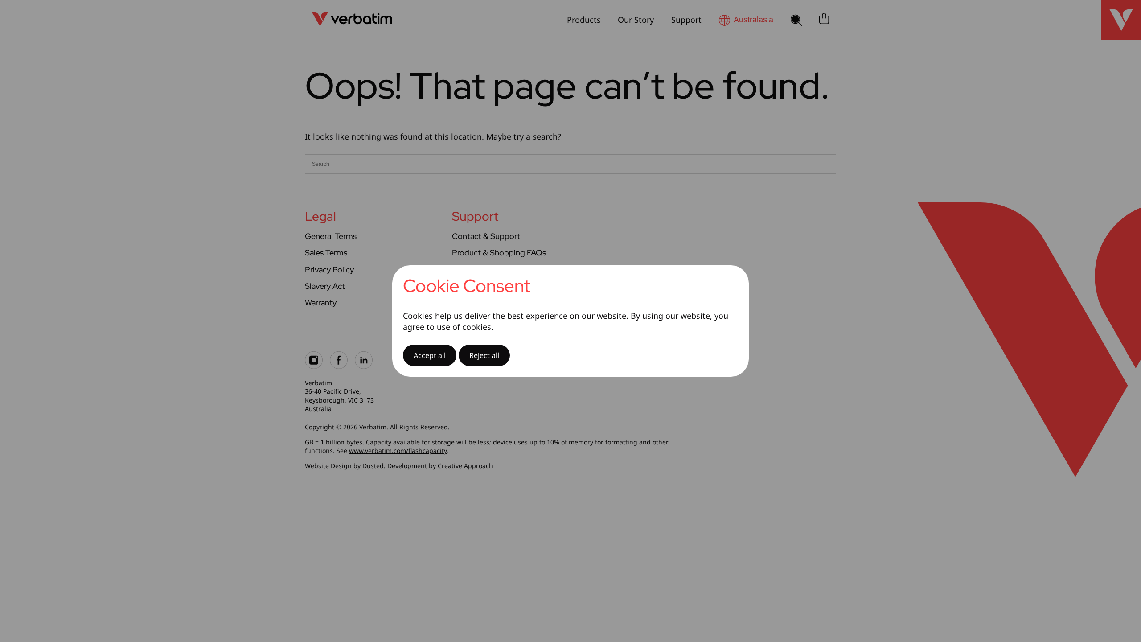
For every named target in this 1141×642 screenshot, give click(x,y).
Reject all (484, 355)
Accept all (430, 355)
